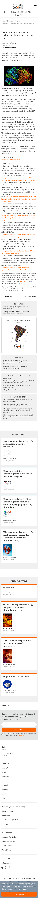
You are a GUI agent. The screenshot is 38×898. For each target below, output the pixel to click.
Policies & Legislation (9, 820)
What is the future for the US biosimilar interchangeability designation (16, 312)
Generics (5, 763)
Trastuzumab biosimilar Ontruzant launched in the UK (17, 23)
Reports (4, 824)
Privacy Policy (21, 735)
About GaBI (7, 378)
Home (3, 21)
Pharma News (6, 846)
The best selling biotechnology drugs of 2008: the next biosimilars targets (18, 381)
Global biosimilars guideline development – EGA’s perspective (17, 643)
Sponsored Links (8, 841)
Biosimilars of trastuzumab (10, 160)
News (18, 21)
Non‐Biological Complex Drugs (13, 807)
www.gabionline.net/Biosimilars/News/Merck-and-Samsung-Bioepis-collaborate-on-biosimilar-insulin (18, 218)
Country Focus (7, 811)
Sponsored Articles (8, 837)
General (4, 768)
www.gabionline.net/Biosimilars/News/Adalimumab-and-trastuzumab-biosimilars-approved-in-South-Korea (18, 199)
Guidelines (5, 815)
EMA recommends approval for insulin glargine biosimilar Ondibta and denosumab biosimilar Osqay (18, 416)
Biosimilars (10, 21)
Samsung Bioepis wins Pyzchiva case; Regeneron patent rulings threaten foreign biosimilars (17, 362)
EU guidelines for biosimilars (12, 390)
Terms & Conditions (28, 878)
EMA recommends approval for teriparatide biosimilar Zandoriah (18, 444)
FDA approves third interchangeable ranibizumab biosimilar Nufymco (15, 405)
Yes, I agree (19, 894)
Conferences (6, 833)
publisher (23, 281)
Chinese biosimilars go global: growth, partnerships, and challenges (16, 367)
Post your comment (10, 47)
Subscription (6, 863)
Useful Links (6, 850)
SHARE (7, 706)
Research (4, 776)
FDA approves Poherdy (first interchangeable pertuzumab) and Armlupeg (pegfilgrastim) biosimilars (18, 410)
